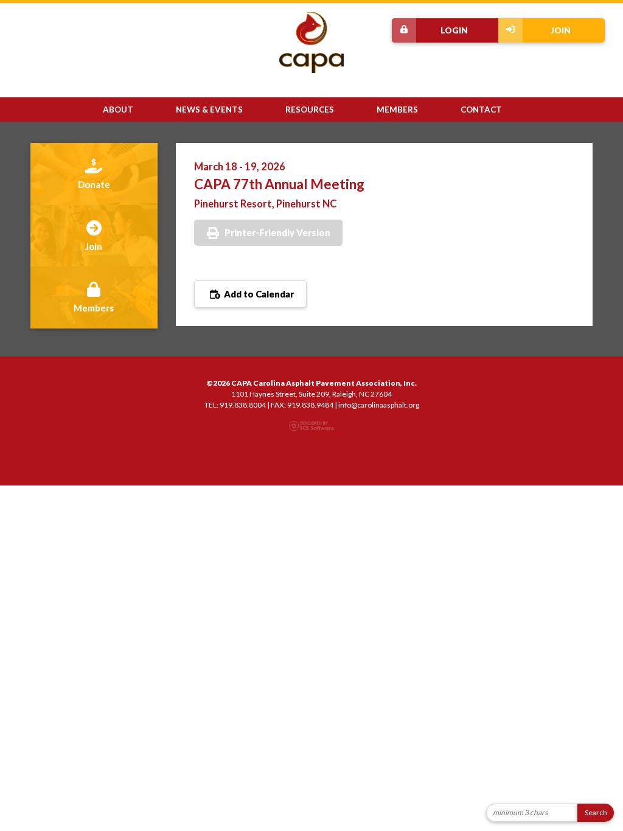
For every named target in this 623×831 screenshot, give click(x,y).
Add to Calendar (258, 293)
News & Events (209, 109)
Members (397, 109)
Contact (481, 109)
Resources (309, 109)
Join (561, 30)
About (118, 109)
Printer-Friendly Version (277, 232)
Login (454, 30)
